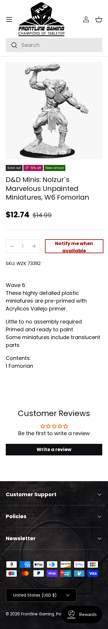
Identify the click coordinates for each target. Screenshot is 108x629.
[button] (98, 19)
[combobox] (54, 45)
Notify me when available (74, 246)
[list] (54, 110)
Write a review (54, 449)
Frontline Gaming (37, 614)
